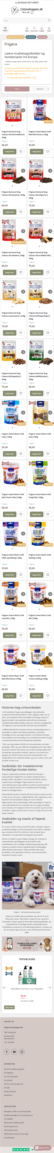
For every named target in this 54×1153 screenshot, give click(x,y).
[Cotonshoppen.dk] (27, 11)
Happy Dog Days (10, 1091)
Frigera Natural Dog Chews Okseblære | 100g (13, 254)
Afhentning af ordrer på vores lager (16, 1134)
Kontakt (7, 1088)
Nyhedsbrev (8, 1095)
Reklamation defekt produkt (14, 1123)
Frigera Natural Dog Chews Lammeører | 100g (13, 314)
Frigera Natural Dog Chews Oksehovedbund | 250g (13, 134)
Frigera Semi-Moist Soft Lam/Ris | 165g (13, 617)
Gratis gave (42, 37)
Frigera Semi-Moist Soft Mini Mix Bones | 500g (13, 677)
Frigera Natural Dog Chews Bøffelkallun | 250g (38, 376)
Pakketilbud (31, 37)
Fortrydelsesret (9, 1138)
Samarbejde (8, 1080)
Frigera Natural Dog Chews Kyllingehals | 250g (11, 376)
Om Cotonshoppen (11, 1076)
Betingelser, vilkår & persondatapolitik (17, 1111)
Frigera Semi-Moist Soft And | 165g (40, 435)
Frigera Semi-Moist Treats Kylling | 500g (38, 677)
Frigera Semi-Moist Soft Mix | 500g (40, 617)
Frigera (4, 141)
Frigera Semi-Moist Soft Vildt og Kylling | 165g (13, 556)
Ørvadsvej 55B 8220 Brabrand (9, 1037)
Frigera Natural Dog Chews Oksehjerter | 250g (38, 195)
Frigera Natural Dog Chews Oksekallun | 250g (13, 193)
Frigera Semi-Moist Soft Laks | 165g (13, 435)
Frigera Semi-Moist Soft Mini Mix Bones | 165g (40, 133)
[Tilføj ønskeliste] (21, 151)
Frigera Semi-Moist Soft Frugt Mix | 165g (40, 496)
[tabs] (49, 29)
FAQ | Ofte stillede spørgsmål (14, 1069)
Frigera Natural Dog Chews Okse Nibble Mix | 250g (40, 255)
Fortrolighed (8, 1119)
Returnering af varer (11, 1126)
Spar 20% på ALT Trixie (15, 37)
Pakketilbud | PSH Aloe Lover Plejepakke (27, 989)
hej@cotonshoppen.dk (13, 1027)
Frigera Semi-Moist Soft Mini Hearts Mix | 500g (13, 496)
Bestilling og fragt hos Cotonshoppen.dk (18, 1115)
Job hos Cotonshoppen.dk (13, 1084)
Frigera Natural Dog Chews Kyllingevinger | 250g (39, 316)
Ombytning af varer (11, 1130)
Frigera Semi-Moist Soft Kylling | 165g (40, 556)
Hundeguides (8, 1073)
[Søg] (49, 20)
